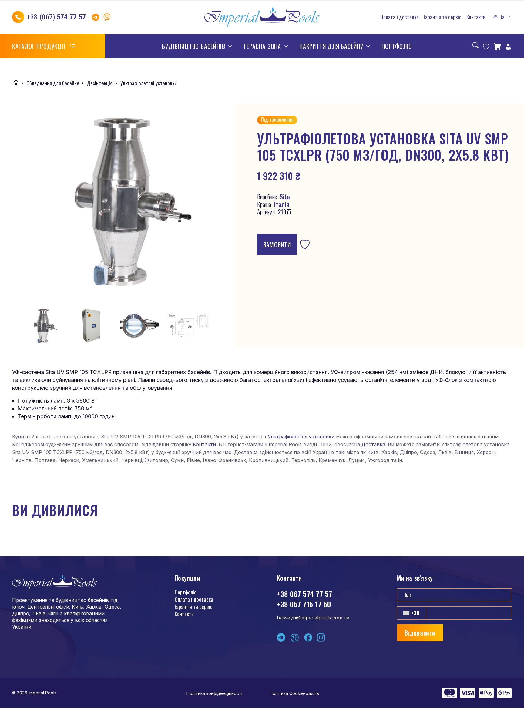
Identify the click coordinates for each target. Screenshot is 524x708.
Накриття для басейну (331, 46)
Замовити (277, 244)
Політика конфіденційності (214, 693)
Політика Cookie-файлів (294, 693)
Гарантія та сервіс (443, 17)
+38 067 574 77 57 (304, 593)
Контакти (475, 17)
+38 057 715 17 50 (304, 603)
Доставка (373, 444)
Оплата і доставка (399, 17)
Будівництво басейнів (193, 46)
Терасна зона (262, 46)
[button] (502, 17)
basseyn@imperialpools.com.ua (313, 618)
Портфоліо (396, 46)
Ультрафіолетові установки (301, 436)
